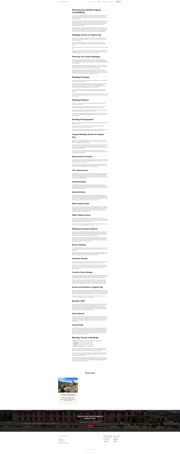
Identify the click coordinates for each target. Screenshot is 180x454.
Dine (91, 1)
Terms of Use (85, 452)
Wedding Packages (97, 84)
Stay (89, 1)
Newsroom (115, 439)
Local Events (106, 439)
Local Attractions (107, 437)
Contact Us (115, 437)
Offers (95, 1)
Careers (115, 441)
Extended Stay (112, 1)
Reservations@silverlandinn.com (63, 442)
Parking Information (108, 436)
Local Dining (106, 441)
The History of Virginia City (68, 395)
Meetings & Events (105, 1)
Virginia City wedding (102, 31)
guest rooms (90, 160)
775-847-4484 (60, 441)
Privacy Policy (90, 452)
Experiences (99, 1)
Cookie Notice (95, 452)
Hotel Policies (116, 436)
